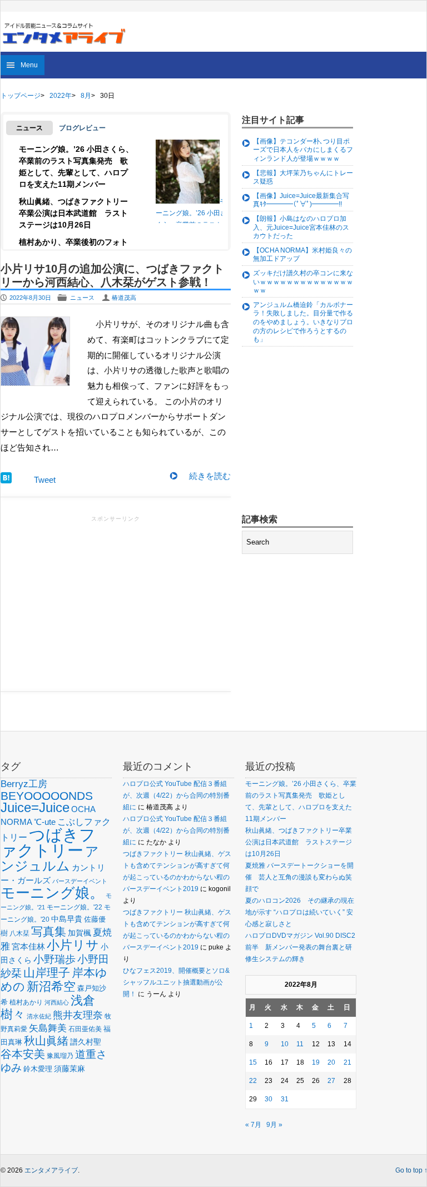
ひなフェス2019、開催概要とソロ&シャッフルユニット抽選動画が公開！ (176, 982)
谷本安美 (23, 1054)
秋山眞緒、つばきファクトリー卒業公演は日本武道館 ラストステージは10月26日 (73, 213)
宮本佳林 (28, 946)
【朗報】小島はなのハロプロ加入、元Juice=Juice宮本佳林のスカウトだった (301, 227)
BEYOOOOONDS (47, 795)
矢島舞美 (48, 1028)
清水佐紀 (39, 1016)
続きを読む (210, 476)
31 (285, 1099)
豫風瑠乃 (60, 1055)
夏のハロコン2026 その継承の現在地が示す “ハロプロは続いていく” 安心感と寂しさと (299, 912)
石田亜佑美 (85, 1028)
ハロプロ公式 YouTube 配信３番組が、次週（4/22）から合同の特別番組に (176, 795)
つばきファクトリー (48, 842)
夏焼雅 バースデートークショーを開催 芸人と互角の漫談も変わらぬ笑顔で (299, 877)
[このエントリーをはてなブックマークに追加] (6, 480)
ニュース (82, 297)
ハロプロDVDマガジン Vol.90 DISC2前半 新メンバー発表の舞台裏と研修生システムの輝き (300, 947)
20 (331, 1062)
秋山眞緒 (46, 1041)
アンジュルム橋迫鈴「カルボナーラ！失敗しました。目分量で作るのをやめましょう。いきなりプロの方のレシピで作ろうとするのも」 (303, 322)
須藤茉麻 (69, 1068)
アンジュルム (50, 858)
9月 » (274, 1125)
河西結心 (56, 1002)
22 (253, 1081)
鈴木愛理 (37, 1069)
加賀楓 (79, 932)
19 (316, 1062)
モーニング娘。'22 (74, 907)
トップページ (21, 96)
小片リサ (73, 945)
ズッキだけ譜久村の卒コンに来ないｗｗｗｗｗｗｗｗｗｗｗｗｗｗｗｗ (303, 281)
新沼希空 (51, 986)
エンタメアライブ (51, 1170)
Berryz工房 (24, 783)
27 (331, 1081)
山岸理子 (46, 972)
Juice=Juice (35, 807)
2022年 (60, 96)
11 (300, 1044)
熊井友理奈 (78, 1015)
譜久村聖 (85, 1041)
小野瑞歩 (54, 959)
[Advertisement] (116, 602)
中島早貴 (66, 918)
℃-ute (45, 822)
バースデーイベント (79, 881)
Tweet (45, 479)
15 (253, 1062)
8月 (86, 96)
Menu (29, 65)
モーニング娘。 (52, 892)
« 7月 (253, 1125)
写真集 (48, 931)
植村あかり (26, 1002)
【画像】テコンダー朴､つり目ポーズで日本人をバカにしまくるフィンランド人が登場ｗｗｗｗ (303, 149)
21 (347, 1062)
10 (285, 1044)
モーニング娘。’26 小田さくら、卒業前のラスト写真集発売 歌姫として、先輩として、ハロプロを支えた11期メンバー (191, 224)
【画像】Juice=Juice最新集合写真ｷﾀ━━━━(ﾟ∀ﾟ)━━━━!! (301, 200)
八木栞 (19, 933)
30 (268, 1099)
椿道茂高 (124, 297)
